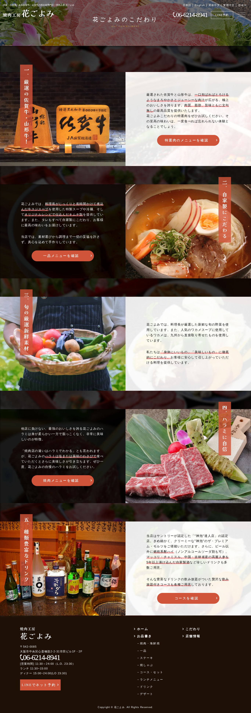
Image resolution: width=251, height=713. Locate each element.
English (200, 5)
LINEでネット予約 (39, 685)
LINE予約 (222, 15)
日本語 (187, 5)
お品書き (144, 636)
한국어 (242, 5)
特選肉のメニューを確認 (187, 140)
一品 (143, 650)
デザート (146, 693)
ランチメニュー (151, 679)
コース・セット (151, 672)
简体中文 (214, 5)
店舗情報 (193, 636)
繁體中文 (229, 5)
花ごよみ (28, 13)
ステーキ (146, 657)
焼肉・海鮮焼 (150, 643)
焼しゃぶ (146, 665)
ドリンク (146, 686)
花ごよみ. (120, 707)
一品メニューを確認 (61, 256)
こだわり (193, 629)
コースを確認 (187, 598)
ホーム (142, 629)
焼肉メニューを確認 (61, 480)
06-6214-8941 (192, 15)
